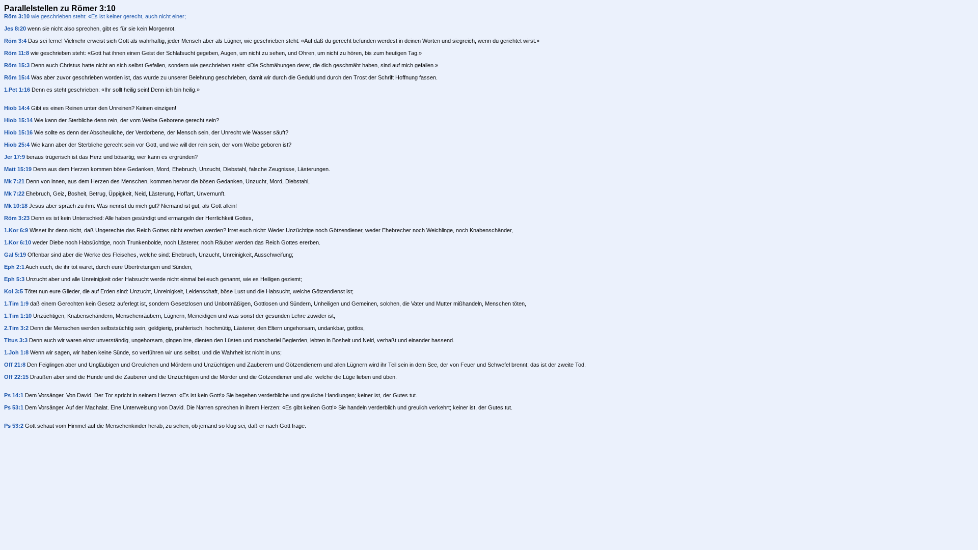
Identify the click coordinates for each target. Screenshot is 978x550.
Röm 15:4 (17, 77)
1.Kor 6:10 (17, 242)
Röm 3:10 (17, 16)
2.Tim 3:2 (16, 328)
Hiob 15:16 (18, 132)
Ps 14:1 (13, 395)
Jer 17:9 (14, 157)
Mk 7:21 (14, 181)
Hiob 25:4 (17, 145)
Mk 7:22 (14, 193)
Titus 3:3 (16, 340)
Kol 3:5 (13, 291)
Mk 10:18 (16, 206)
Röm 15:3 (17, 65)
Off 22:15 (16, 377)
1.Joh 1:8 (16, 352)
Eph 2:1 (14, 267)
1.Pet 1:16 (17, 90)
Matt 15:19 (18, 169)
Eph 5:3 (14, 279)
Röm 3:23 (17, 218)
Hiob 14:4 (17, 108)
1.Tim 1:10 (18, 316)
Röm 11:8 (16, 53)
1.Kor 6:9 (16, 230)
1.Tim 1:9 (16, 303)
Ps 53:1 (13, 407)
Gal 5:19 (15, 255)
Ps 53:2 (13, 426)
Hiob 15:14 (18, 120)
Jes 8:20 (15, 28)
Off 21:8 (14, 365)
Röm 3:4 (15, 41)
